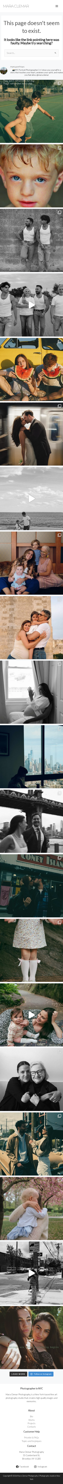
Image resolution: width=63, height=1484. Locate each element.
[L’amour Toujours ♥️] (31, 821)
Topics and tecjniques (31, 1441)
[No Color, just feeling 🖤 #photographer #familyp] (31, 1273)
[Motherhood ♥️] (31, 1014)
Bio (31, 1416)
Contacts (31, 1426)
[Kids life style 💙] (31, 950)
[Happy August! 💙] (31, 304)
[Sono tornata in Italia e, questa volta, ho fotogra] (31, 563)
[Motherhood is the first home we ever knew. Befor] (31, 1079)
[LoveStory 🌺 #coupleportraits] (31, 1144)
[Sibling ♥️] (31, 369)
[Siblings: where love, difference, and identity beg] (31, 1337)
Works (31, 1420)
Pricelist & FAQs (31, 1437)
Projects (31, 1423)
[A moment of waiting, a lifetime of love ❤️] (31, 692)
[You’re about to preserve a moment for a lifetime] (31, 498)
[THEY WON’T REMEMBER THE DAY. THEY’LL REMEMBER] (31, 111)
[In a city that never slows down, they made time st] (31, 434)
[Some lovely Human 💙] (31, 756)
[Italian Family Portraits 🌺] (31, 627)
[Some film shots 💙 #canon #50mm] (31, 175)
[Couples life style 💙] (31, 885)
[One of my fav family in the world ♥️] (31, 240)
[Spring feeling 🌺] (31, 1208)
